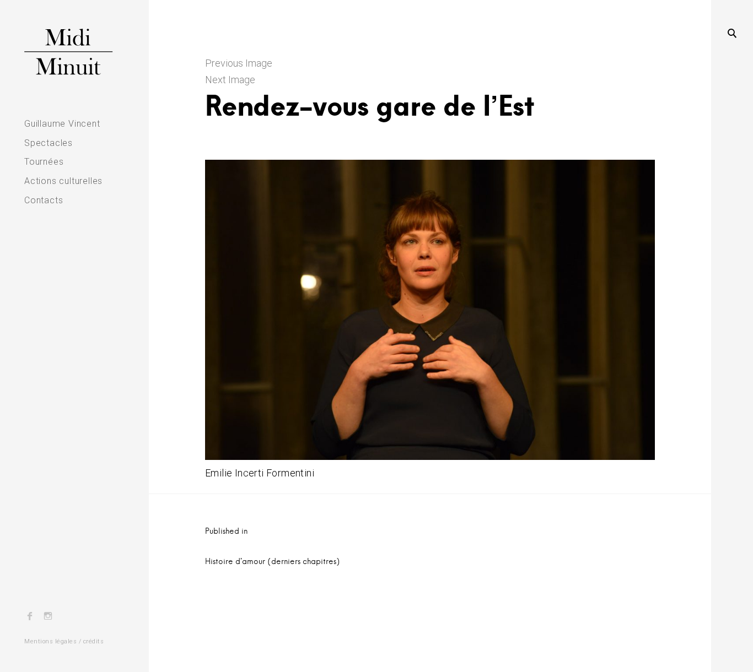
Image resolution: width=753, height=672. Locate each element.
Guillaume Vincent (62, 123)
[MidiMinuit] (74, 52)
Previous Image (238, 63)
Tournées (43, 161)
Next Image (230, 79)
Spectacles (48, 143)
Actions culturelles (63, 181)
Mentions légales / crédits (64, 641)
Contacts (43, 200)
